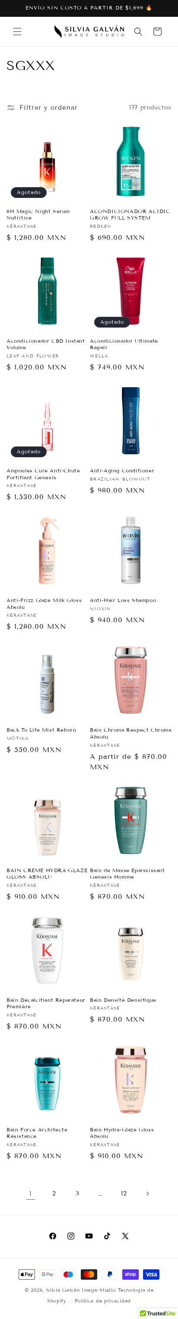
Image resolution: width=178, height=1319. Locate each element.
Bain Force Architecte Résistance (37, 1133)
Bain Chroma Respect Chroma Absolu (131, 733)
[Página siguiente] (147, 1193)
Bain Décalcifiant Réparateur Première (46, 1003)
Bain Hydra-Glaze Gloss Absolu (122, 1133)
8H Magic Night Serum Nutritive (38, 214)
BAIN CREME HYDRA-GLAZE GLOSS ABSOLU (46, 873)
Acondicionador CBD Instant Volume (45, 344)
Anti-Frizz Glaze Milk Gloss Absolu (44, 603)
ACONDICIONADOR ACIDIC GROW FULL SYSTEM (130, 214)
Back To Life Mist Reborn (41, 729)
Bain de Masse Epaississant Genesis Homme (127, 873)
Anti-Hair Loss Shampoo (123, 600)
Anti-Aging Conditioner (122, 470)
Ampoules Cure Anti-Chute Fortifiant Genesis (43, 474)
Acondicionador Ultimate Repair (124, 344)
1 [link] (30, 1194)
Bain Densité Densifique (123, 1000)
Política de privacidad (103, 1301)
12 (124, 1193)
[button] (17, 31)
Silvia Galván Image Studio (81, 1290)
